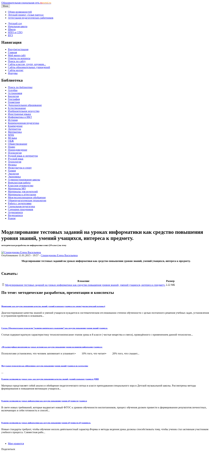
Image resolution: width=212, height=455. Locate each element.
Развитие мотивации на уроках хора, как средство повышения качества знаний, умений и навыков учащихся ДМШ (50, 379)
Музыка (12, 137)
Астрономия (15, 93)
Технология (14, 161)
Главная (12, 52)
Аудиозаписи (15, 212)
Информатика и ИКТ (20, 117)
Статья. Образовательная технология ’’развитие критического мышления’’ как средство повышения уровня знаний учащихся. (54, 328)
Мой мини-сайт (17, 55)
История (13, 120)
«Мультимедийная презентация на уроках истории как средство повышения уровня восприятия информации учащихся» (52, 347)
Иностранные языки (19, 114)
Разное (12, 218)
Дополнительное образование (25, 105)
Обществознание (17, 143)
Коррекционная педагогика (23, 123)
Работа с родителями (19, 203)
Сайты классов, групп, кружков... (27, 64)
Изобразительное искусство (23, 111)
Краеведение (15, 126)
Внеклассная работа (19, 182)
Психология (15, 152)
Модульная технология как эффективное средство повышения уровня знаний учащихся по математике (44, 366)
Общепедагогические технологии (27, 200)
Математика (15, 132)
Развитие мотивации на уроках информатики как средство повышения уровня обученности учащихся (44, 401)
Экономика (14, 176)
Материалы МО (17, 188)
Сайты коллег (16, 70)
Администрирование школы (24, 179)
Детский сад (15, 23)
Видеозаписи (15, 215)
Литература (14, 129)
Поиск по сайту (17, 61)
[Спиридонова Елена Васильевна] (21, 252)
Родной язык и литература (23, 155)
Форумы (13, 73)
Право (11, 146)
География (14, 99)
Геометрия (14, 102)
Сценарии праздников (20, 209)
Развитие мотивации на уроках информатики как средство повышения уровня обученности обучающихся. (46, 423)
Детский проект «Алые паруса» (26, 14)
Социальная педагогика (21, 206)
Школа (12, 29)
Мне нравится (16, 443)
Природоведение (17, 149)
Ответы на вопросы (19, 58)
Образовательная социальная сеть (26, 2)
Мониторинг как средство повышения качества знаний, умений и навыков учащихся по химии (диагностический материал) (53, 306)
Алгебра (12, 90)
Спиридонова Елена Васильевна (59, 255)
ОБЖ (11, 140)
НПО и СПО (15, 32)
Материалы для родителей (23, 191)
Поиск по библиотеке (20, 87)
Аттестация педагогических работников (30, 17)
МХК (11, 135)
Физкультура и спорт (20, 167)
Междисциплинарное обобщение (27, 197)
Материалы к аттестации (22, 194)
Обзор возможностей (20, 11)
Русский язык (15, 158)
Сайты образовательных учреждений (29, 67)
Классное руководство (20, 185)
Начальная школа (17, 26)
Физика (12, 164)
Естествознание (17, 108)
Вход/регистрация (18, 49)
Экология (13, 173)
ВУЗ (10, 35)
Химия (12, 170)
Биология (13, 96)
